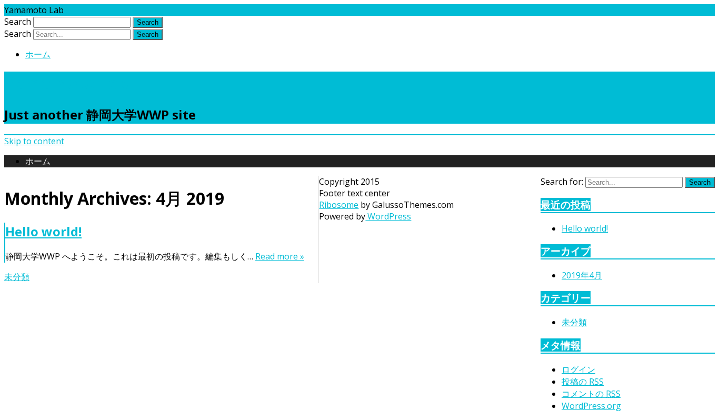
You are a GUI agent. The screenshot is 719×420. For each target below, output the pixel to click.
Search (17, 21)
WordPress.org (591, 406)
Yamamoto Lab (66, 83)
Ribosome (338, 205)
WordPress (388, 216)
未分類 (16, 277)
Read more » (279, 256)
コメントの (591, 393)
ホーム (38, 54)
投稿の (583, 381)
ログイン (578, 369)
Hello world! (43, 231)
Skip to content (34, 141)
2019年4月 (582, 275)
